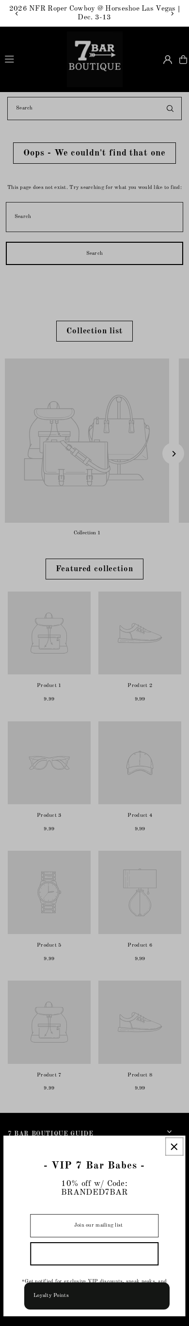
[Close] (174, 1146)
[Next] (172, 13)
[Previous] (17, 13)
